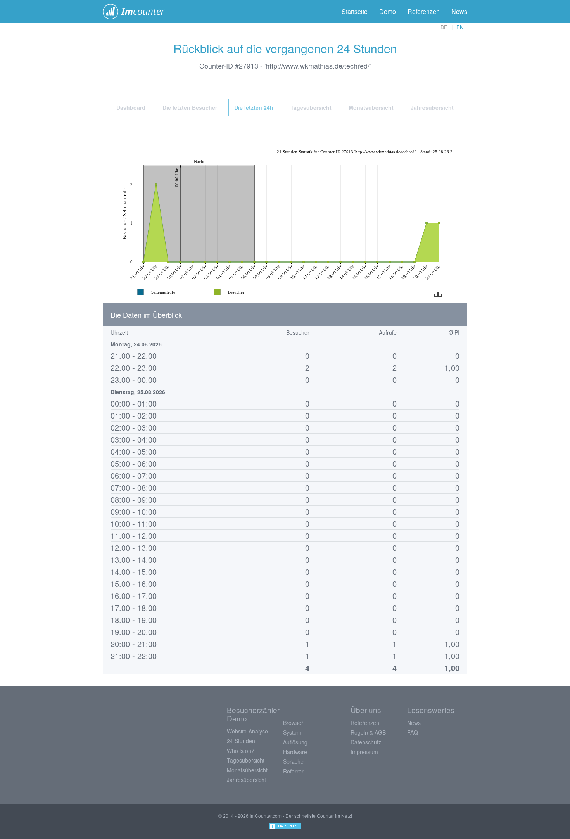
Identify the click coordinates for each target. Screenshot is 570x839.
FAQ (412, 732)
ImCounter (138, 11)
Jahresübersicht (432, 107)
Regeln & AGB (368, 732)
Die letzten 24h (253, 107)
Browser (293, 723)
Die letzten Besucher (189, 107)
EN (459, 27)
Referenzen (424, 11)
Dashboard (130, 107)
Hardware (295, 752)
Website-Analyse (247, 731)
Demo (387, 11)
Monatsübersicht (371, 107)
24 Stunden (241, 741)
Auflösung (295, 742)
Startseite (355, 11)
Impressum (364, 752)
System (292, 732)
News (459, 11)
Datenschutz (366, 742)
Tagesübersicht (311, 107)
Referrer (293, 771)
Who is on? (240, 750)
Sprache (293, 761)
